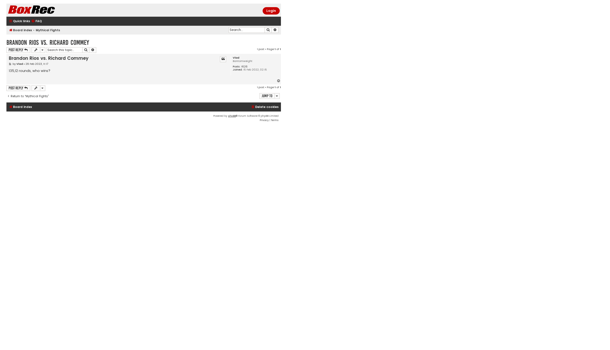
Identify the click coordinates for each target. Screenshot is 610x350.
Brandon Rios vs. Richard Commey (47, 42)
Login (271, 10)
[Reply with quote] (223, 59)
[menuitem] (36, 21)
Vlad (236, 57)
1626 (244, 66)
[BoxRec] (43, 10)
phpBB (232, 116)
